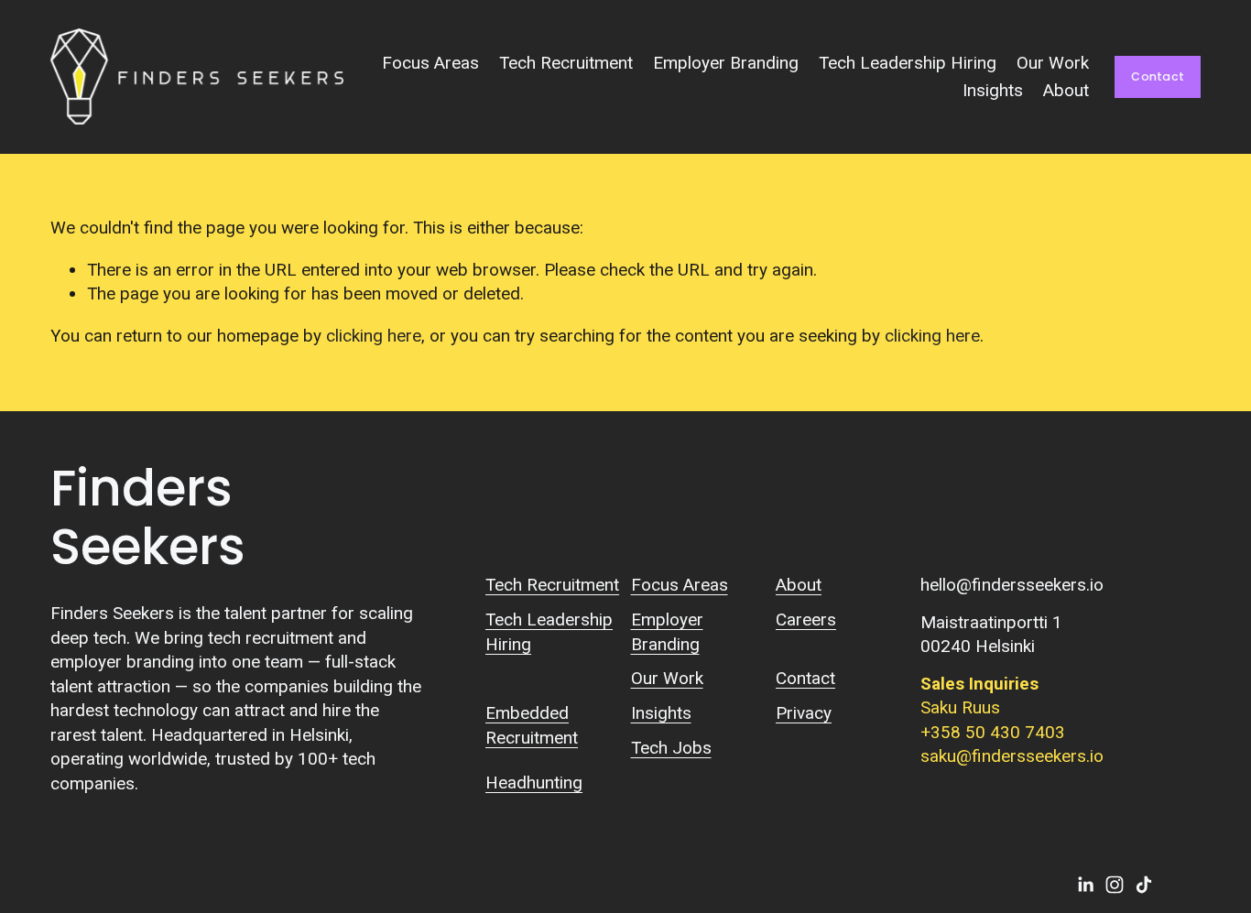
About (1066, 90)
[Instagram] (1114, 884)
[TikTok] (1144, 884)
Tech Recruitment (566, 62)
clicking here (373, 335)
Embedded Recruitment (531, 724)
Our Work (1053, 62)
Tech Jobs (671, 747)
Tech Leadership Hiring (907, 62)
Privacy (804, 712)
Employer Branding (726, 62)
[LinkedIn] (1085, 884)
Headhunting (533, 782)
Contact (1157, 76)
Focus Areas (430, 62)
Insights (993, 90)
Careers (806, 619)
